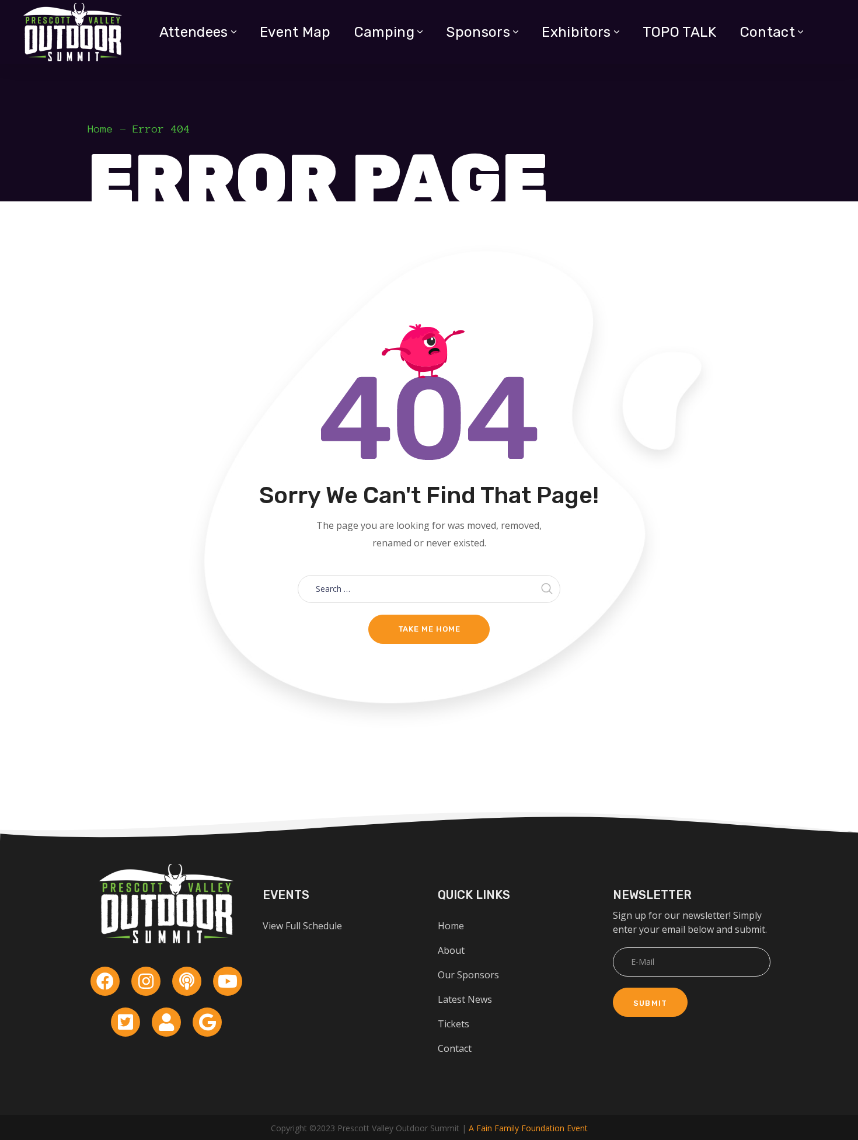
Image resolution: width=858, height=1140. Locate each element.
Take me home (429, 629)
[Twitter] (125, 1022)
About (451, 950)
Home (100, 129)
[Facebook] (105, 981)
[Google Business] (207, 1022)
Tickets (453, 1023)
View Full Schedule (302, 925)
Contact (455, 1048)
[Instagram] (146, 981)
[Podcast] (186, 981)
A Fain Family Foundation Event (528, 1128)
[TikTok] (166, 1022)
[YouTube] (227, 981)
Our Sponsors (468, 974)
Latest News (465, 999)
